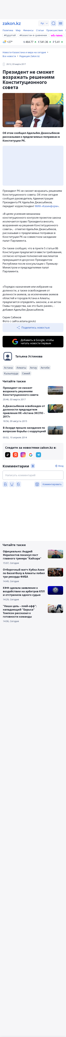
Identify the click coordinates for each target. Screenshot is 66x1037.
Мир (18, 30)
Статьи (40, 30)
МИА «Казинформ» (47, 206)
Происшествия (54, 30)
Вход (60, 465)
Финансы (28, 30)
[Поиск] (53, 23)
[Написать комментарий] (33, 475)
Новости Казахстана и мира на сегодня (24, 52)
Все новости (9, 56)
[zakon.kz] (12, 23)
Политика (8, 30)
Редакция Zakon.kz (29, 56)
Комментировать (52, 484)
